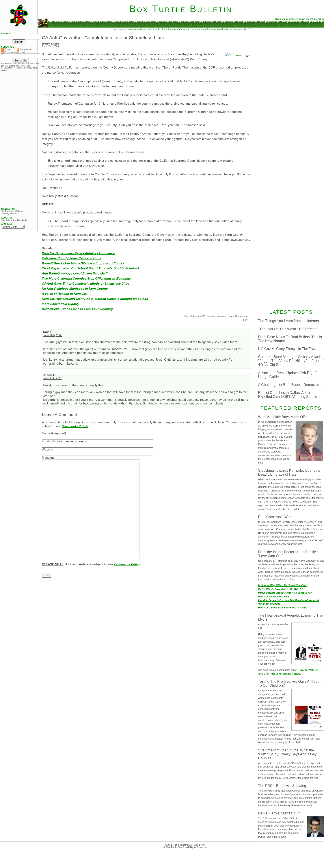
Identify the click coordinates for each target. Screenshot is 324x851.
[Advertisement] (18, 139)
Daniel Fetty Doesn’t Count (279, 813)
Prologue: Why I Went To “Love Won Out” (282, 585)
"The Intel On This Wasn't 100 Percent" (288, 329)
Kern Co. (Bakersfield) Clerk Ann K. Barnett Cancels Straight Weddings (95, 298)
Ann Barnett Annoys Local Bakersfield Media (75, 273)
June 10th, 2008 (52, 335)
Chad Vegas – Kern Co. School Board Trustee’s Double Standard (90, 268)
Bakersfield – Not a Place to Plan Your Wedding (77, 309)
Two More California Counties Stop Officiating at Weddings (86, 278)
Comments (25, 49)
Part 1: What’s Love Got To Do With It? (280, 589)
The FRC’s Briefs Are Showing (282, 786)
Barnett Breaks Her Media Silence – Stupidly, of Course (83, 263)
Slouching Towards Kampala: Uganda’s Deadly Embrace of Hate (289, 472)
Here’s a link (50, 212)
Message (48, 457)
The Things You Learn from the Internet (288, 321)
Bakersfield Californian (64, 67)
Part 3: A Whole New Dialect (274, 596)
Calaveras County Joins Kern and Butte (71, 258)
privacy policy (32, 68)
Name (46, 433)
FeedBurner (6, 68)
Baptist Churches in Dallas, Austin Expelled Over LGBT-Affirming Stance (287, 395)
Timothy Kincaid (9, 214)
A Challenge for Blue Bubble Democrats (289, 385)
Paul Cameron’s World (276, 517)
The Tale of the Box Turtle (14, 220)
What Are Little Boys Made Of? (282, 417)
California (211, 316)
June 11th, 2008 (52, 378)
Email (46, 441)
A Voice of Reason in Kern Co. (64, 293)
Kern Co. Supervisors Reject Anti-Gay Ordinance (78, 253)
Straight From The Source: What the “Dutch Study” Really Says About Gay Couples (287, 754)
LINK (244, 320)
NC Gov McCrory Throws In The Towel (288, 349)
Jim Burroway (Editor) (11, 211)
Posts (7, 49)
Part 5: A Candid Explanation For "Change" (283, 607)
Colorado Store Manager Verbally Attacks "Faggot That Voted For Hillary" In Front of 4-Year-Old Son (290, 361)
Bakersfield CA (197, 316)
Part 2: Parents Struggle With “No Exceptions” (285, 592)
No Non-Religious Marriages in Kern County (75, 288)
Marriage (222, 316)
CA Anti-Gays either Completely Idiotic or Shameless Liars (103, 37)
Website (47, 449)
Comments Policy (75, 426)
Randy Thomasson (237, 316)
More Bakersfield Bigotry (60, 304)
